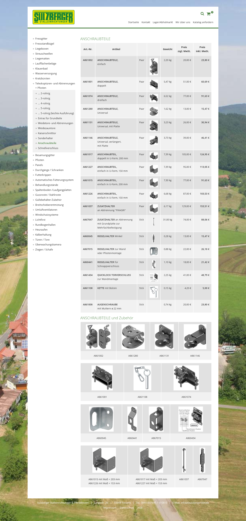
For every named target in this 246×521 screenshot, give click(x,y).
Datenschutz (127, 507)
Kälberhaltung (43, 234)
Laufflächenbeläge (45, 63)
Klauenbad (41, 68)
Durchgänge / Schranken (49, 170)
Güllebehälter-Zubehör (48, 199)
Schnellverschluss (48, 148)
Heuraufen (41, 229)
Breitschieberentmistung (49, 204)
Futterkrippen (43, 174)
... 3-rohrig (44, 98)
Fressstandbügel (44, 43)
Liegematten (42, 58)
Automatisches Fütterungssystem (54, 179)
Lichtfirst (40, 219)
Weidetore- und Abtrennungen (55, 123)
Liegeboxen (42, 48)
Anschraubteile (47, 143)
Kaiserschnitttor (47, 133)
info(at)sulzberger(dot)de (195, 502)
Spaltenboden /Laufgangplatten (53, 190)
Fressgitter (41, 38)
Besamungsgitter (45, 155)
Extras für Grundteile (50, 118)
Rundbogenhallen (45, 224)
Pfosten (39, 160)
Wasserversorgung (46, 73)
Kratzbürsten (42, 78)
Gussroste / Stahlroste (48, 194)
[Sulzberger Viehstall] (53, 17)
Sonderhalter (45, 138)
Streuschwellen (44, 53)
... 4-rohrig (44, 103)
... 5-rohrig (44, 108)
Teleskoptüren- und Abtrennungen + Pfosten (55, 85)
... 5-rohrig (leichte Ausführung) (56, 113)
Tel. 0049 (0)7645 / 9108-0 (151, 502)
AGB (140, 507)
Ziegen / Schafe (44, 249)
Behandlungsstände (46, 185)
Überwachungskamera (48, 244)
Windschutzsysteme (46, 214)
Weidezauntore (46, 128)
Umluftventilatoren (46, 209)
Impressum (109, 507)
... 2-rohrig (44, 93)
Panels (39, 165)
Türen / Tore (42, 239)
